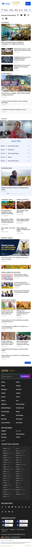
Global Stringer (6, 408)
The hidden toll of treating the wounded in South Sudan (15, 349)
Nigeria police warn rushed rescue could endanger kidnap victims (15, 356)
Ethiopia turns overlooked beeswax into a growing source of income (23, 313)
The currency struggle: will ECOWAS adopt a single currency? (15, 94)
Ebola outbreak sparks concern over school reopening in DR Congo (22, 343)
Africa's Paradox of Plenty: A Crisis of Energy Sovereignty (14, 101)
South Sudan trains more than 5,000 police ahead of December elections (22, 58)
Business (4, 389)
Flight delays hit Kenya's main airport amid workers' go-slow (22, 49)
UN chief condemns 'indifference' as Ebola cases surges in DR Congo (15, 327)
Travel (18, 397)
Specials (4, 419)
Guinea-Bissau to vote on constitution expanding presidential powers (15, 320)
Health (3, 393)
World (16, 10)
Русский (18, 431)
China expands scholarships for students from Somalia (22, 291)
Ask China (19, 422)
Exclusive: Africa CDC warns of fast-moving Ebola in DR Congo (7, 312)
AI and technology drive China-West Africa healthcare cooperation (22, 284)
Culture (18, 393)
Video (3, 415)
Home (6, 10)
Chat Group (19, 415)
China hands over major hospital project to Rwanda (21, 275)
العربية (3, 440)
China (11, 10)
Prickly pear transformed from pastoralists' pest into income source (15, 258)
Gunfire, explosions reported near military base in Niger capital (7, 343)
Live (21, 10)
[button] (8, 70)
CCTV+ (18, 437)
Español (3, 434)
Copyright (12, 529)
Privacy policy (20, 529)
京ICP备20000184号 (19, 534)
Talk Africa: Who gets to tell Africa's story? (14, 109)
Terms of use (4, 529)
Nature (3, 397)
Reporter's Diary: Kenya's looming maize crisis (15, 188)
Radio (26, 10)
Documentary (20, 404)
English (3, 431)
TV (30, 10)
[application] (16, 129)
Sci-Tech (18, 389)
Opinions (4, 404)
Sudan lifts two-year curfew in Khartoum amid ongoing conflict (22, 67)
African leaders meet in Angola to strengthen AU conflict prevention (12, 43)
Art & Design (5, 411)
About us (4, 531)
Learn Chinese (5, 422)
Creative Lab (20, 408)
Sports (3, 400)
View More (28, 362)
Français (4, 437)
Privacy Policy (3, 545)
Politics (18, 385)
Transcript (19, 419)
